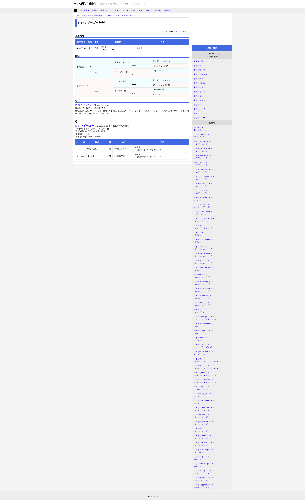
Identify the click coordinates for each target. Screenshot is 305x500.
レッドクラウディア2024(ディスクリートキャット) (205, 318)
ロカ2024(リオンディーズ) (201, 430)
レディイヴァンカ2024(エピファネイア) (203, 149)
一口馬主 (84, 10)
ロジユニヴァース (86, 105)
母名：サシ (198, 96)
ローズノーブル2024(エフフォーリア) (202, 156)
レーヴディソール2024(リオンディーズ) (203, 423)
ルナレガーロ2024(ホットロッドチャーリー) (205, 374)
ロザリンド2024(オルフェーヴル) (201, 191)
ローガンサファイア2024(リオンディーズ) (204, 444)
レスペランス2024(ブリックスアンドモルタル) (206, 367)
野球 (114, 10)
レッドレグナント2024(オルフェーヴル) (203, 171)
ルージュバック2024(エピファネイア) (202, 142)
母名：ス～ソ (199, 100)
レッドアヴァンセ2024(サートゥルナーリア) (203, 255)
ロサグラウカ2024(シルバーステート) (202, 304)
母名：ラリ (198, 79)
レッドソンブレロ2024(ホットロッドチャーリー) (205, 381)
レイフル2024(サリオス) (200, 234)
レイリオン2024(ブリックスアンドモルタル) (206, 360)
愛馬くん (104, 10)
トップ (78, 16)
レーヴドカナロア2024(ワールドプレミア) (203, 486)
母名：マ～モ (199, 70)
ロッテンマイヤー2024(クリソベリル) (203, 212)
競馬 (94, 10)
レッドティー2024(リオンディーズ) (201, 416)
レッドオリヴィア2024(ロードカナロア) (203, 479)
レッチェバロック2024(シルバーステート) (203, 283)
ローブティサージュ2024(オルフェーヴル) (204, 177)
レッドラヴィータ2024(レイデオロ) (203, 465)
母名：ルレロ (199, 83)
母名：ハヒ (198, 113)
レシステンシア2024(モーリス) (202, 395)
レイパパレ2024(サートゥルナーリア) (203, 248)
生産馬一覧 (198, 61)
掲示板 (158, 10)
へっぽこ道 (136, 10)
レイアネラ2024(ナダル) (200, 339)
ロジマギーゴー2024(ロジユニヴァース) (202, 472)
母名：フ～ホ (199, 118)
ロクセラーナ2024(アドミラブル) (201, 136)
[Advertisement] (212, 28)
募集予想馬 (99, 16)
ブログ (148, 10)
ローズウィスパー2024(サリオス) (203, 241)
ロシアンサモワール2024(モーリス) (204, 402)
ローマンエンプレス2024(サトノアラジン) (204, 219)
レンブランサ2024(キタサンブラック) (202, 206)
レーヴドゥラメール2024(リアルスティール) (204, 409)
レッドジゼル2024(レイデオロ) (201, 458)
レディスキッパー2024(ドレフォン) (203, 325)
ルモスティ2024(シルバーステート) (202, 276)
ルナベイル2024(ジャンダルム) (200, 311)
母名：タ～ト (199, 105)
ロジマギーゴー (84, 125)
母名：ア (197, 66)
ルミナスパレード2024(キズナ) (203, 199)
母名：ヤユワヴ (200, 74)
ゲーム (124, 10)
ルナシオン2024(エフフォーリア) (201, 164)
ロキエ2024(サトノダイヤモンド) (203, 227)
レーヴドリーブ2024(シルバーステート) (202, 297)
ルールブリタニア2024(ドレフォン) (203, 332)
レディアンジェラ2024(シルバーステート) (203, 290)
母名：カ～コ (199, 92)
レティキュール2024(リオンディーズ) (202, 437)
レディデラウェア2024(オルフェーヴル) (203, 184)
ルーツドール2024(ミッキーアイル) (201, 388)
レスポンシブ (182, 32)
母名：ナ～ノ (199, 109)
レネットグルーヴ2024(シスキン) (203, 269)
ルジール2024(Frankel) (200, 128)
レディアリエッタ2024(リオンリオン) (203, 451)
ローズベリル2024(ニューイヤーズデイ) (203, 346)
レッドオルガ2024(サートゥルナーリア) (203, 262)
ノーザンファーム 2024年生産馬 (120, 16)
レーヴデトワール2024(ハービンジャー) (203, 353)
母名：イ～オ (199, 87)
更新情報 (168, 10)
